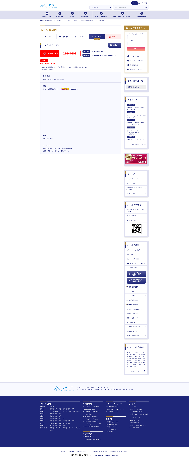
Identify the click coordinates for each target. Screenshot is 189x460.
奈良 (69, 420)
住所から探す (47, 16)
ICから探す (72, 16)
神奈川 (56, 411)
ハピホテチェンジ (135, 417)
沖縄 (51, 430)
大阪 (51, 420)
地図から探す (85, 16)
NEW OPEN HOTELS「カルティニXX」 (136, 139)
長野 (60, 413)
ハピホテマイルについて (133, 183)
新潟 (51, 413)
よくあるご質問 (130, 193)
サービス (131, 174)
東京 (51, 411)
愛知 (51, 418)
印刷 (115, 45)
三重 (64, 418)
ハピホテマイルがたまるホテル (136, 280)
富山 (56, 416)
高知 (64, 425)
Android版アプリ (131, 220)
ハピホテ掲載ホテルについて (138, 425)
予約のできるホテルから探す (122, 16)
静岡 (60, 418)
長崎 (60, 428)
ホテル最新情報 (111, 429)
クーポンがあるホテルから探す (92, 424)
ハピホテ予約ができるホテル (136, 274)
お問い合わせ (125, 451)
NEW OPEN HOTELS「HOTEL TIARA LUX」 (135, 107)
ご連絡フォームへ (135, 371)
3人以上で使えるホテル (133, 326)
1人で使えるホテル (131, 322)
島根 (64, 423)
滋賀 (64, 420)
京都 (60, 420)
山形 (60, 409)
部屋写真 (65, 37)
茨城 (74, 411)
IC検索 (131, 254)
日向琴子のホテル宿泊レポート (92, 439)
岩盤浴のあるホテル (132, 318)
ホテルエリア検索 (135, 250)
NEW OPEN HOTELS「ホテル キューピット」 (136, 115)
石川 (51, 416)
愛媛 (60, 425)
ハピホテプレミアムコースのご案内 (134, 188)
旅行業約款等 (114, 451)
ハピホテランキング (132, 179)
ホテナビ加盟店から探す (90, 421)
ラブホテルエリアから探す (137, 263)
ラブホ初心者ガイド (112, 406)
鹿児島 (78, 428)
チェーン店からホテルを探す (92, 426)
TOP (49, 37)
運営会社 (63, 451)
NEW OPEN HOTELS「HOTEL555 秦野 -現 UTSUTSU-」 (133, 131)
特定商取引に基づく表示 (100, 451)
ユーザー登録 (142, 3)
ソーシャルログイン (136, 56)
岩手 (64, 409)
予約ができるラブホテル (90, 416)
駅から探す (59, 16)
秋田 (56, 409)
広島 (56, 423)
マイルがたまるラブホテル (91, 419)
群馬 (78, 411)
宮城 (69, 409)
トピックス (132, 100)
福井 (60, 416)
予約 (113, 37)
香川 (51, 425)
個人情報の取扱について (83, 451)
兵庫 (56, 420)
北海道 (52, 406)
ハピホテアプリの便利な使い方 (115, 409)
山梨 (56, 413)
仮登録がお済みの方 (136, 69)
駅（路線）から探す (89, 409)
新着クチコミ (110, 432)
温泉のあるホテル (131, 331)
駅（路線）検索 (134, 259)
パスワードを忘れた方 (136, 60)
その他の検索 (141, 16)
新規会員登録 (134, 65)
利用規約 (71, 451)
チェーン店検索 (130, 295)
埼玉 (61, 411)
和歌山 (73, 420)
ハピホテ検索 (133, 245)
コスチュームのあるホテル (134, 309)
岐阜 (56, 418)
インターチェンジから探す (91, 406)
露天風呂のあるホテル (132, 313)
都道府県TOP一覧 (135, 81)
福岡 (51, 428)
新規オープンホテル (112, 422)
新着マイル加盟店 (112, 424)
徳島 (56, 425)
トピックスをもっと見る (139, 144)
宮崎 (73, 428)
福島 (73, 409)
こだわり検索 (133, 267)
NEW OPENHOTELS (89, 436)
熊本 (64, 428)
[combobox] (128, 7)
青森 (51, 409)
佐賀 (56, 428)
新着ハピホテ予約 (112, 427)
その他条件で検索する (132, 335)
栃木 (70, 411)
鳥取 (60, 423)
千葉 (65, 411)
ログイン (136, 49)
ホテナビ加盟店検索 (132, 300)
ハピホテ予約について (136, 411)
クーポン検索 (130, 291)
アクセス (82, 37)
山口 (69, 423)
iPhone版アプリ (131, 216)
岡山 (51, 423)
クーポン (98, 37)
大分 (69, 428)
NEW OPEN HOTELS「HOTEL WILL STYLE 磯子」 (135, 122)
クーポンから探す (101, 16)
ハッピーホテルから (136, 347)
